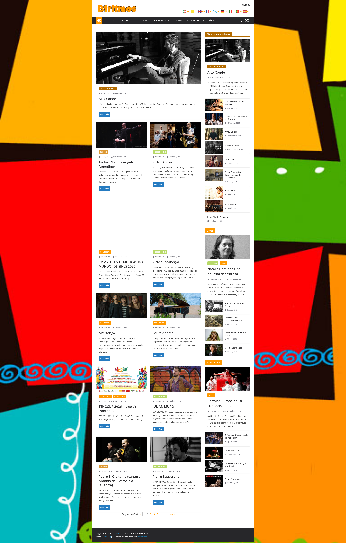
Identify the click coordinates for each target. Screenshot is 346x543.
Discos (108, 20)
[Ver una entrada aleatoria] (247, 20)
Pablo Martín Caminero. (218, 217)
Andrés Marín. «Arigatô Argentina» (116, 164)
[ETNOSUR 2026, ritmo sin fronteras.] (121, 379)
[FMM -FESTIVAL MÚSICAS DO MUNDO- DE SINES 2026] (121, 222)
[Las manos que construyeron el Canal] (214, 321)
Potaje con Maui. (232, 450)
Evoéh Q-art (230, 159)
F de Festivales (158, 20)
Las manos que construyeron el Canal (235, 319)
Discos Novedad (160, 152)
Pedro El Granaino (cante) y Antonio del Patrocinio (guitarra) (119, 480)
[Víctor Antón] (175, 135)
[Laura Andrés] (175, 305)
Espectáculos (210, 20)
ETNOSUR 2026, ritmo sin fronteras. (118, 408)
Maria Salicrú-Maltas (234, 348)
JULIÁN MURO (163, 406)
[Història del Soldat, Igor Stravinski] (214, 466)
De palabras (193, 20)
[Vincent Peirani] (214, 147)
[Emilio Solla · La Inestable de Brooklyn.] (214, 119)
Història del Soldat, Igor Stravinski (235, 464)
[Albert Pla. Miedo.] (214, 481)
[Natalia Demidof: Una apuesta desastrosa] (227, 247)
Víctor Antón (162, 162)
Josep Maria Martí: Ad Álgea (234, 304)
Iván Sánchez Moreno (233, 279)
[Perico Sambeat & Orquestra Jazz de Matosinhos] (214, 177)
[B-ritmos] (99, 20)
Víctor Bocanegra (166, 262)
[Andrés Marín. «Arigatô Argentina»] (121, 135)
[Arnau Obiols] (214, 134)
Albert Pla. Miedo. (233, 479)
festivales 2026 (159, 323)
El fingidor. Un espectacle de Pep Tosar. (236, 436)
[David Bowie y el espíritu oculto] (214, 335)
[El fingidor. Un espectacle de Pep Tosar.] (214, 438)
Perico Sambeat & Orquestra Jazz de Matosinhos (233, 175)
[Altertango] (121, 305)
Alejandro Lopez (121, 257)
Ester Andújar (231, 190)
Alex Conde (107, 98)
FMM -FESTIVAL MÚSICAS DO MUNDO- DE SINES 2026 (121, 264)
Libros (223, 263)
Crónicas (103, 152)
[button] (112, 20)
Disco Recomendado (108, 89)
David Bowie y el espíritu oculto (236, 333)
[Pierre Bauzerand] (175, 449)
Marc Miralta (230, 204)
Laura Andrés (163, 333)
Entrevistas (141, 20)
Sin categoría (105, 252)
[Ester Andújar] (214, 192)
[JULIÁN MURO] (175, 379)
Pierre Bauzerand (166, 476)
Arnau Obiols (231, 132)
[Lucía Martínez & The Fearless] (214, 105)
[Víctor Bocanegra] (175, 222)
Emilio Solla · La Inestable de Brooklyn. (236, 117)
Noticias (178, 20)
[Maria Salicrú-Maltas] (214, 350)
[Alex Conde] (148, 58)
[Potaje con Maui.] (214, 453)
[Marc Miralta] (214, 206)
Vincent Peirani (232, 145)
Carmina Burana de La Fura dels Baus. (224, 403)
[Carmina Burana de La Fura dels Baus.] (227, 379)
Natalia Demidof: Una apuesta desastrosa (224, 271)
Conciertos (125, 20)
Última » (171, 514)
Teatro (211, 395)
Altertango (107, 333)
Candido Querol (119, 93)
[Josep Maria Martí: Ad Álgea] (214, 306)
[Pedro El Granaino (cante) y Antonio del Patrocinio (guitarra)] (121, 449)
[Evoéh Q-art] (214, 161)
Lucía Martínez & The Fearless (234, 103)
